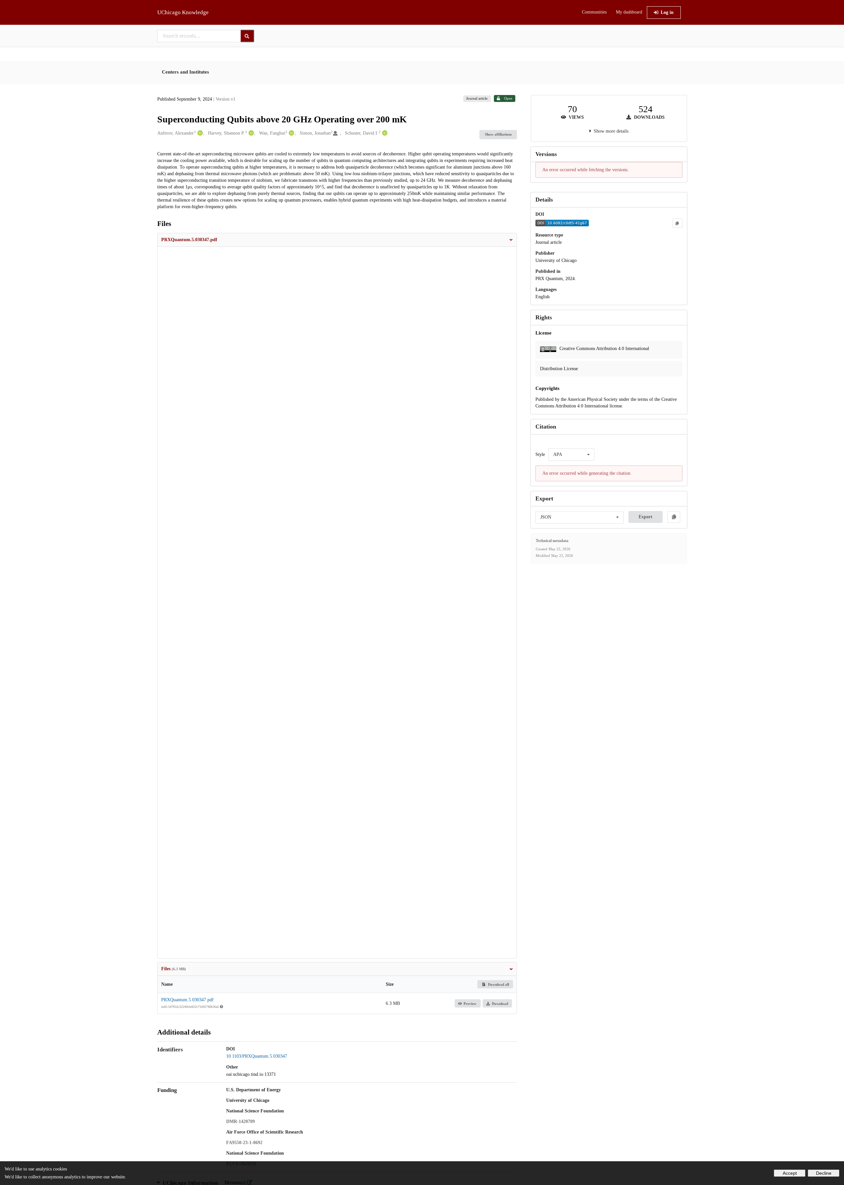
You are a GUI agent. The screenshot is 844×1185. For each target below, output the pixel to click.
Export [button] (645, 516)
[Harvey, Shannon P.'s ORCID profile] (250, 133)
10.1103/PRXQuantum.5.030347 (256, 1056)
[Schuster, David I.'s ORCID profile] (383, 133)
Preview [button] (470, 1004)
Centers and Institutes (185, 72)
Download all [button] (498, 984)
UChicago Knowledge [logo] (183, 12)
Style (540, 454)
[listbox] (571, 454)
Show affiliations (498, 134)
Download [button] (500, 1004)
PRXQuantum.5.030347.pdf (187, 999)
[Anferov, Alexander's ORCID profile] (199, 133)
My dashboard (629, 12)
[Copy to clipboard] (677, 223)
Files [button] (173, 968)
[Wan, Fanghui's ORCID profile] (290, 133)
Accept (790, 1173)
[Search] (247, 36)
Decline (823, 1173)
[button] (337, 240)
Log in (667, 12)
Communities (594, 12)
